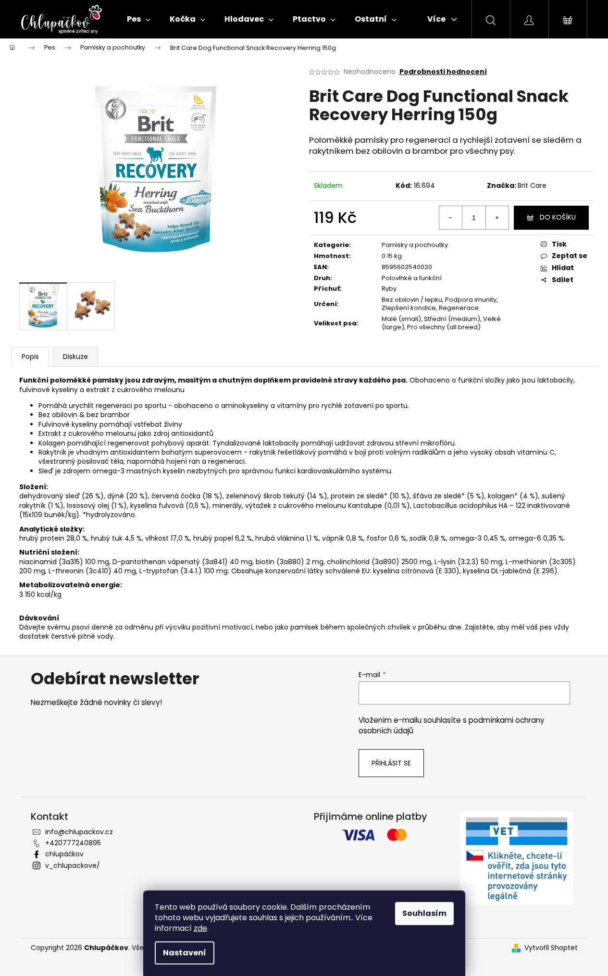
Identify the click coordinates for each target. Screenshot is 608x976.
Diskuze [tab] (75, 356)
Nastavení (184, 952)
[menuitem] (138, 19)
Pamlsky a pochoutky (415, 244)
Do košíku (558, 217)
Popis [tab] (30, 356)
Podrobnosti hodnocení (443, 71)
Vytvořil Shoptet (551, 947)
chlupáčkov (64, 854)
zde (200, 928)
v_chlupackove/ (72, 865)
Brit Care (532, 185)
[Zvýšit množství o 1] (497, 217)
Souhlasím (424, 913)
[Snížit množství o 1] (450, 217)
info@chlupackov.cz (79, 832)
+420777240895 (73, 843)
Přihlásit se (391, 763)
